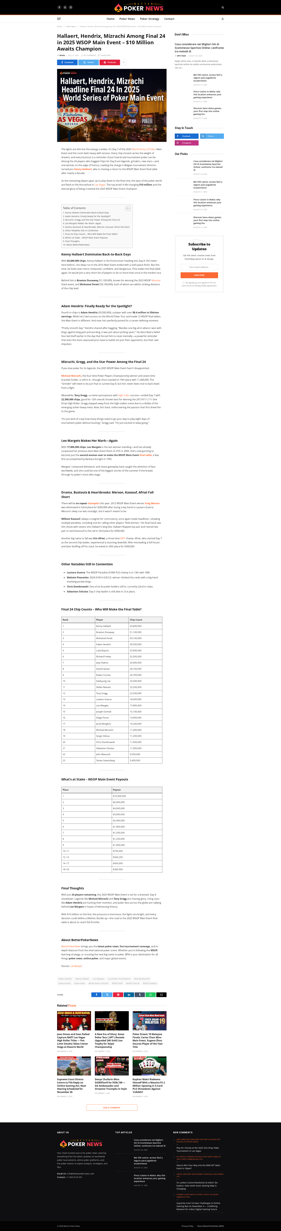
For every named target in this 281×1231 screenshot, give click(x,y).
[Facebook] (46, 156)
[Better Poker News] (140, 7)
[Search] (222, 7)
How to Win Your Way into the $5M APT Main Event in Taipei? (198, 1167)
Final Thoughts (72, 241)
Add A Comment (111, 1107)
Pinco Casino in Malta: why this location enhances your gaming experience (207, 94)
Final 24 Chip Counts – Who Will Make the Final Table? (91, 234)
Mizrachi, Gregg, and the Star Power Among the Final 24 (92, 219)
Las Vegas (100, 184)
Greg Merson (152, 503)
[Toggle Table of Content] (126, 208)
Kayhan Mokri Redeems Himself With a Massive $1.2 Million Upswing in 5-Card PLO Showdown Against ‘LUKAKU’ (149, 1086)
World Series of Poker (144, 149)
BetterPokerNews (71, 946)
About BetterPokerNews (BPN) (210, 1226)
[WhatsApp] (46, 175)
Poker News (127, 19)
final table (145, 455)
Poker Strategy (149, 19)
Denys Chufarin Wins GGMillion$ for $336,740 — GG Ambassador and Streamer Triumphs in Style (111, 1084)
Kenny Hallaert (83, 169)
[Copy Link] (46, 187)
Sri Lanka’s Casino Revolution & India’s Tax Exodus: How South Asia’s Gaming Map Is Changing (197, 1185)
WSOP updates (150, 983)
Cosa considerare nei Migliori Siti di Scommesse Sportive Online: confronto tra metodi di (199, 47)
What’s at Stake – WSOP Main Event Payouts (86, 237)
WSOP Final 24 (132, 983)
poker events (65, 983)
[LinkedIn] (46, 168)
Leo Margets (98, 978)
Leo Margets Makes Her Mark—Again (83, 223)
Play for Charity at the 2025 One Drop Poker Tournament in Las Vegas (198, 1149)
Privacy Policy (201, 285)
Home (110, 19)
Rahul (62, 55)
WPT (122, 538)
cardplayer (76, 966)
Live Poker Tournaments (119, 978)
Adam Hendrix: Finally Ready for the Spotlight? (88, 216)
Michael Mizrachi (71, 375)
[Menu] (59, 19)
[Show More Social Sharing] (124, 62)
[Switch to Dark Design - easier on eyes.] (222, 19)
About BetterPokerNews (78, 244)
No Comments (90, 55)
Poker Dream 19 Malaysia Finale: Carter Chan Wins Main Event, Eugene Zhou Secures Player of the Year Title (148, 1041)
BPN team (181, 56)
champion (94, 503)
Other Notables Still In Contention (81, 230)
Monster (156, 280)
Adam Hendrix (65, 978)
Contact (169, 19)
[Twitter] (46, 162)
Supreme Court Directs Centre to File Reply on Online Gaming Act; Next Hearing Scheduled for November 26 (71, 1086)
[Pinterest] (46, 181)
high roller (124, 395)
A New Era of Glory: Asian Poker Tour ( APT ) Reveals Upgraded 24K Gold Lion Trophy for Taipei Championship (109, 1041)
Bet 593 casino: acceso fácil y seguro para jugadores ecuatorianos (207, 77)
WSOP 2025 (117, 983)
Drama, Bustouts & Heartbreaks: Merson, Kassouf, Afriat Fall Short (97, 227)
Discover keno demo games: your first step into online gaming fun (207, 111)
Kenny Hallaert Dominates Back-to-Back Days (87, 212)
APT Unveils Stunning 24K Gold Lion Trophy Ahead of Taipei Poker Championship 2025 (199, 1158)
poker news (79, 983)
